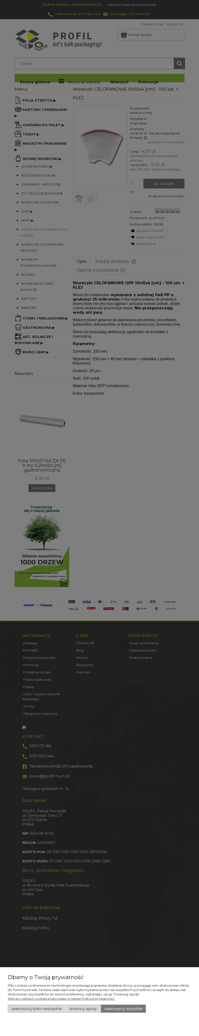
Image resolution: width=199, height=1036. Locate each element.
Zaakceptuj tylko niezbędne (36, 1009)
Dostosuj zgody (83, 1009)
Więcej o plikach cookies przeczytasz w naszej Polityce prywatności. (61, 998)
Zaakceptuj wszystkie (123, 1009)
